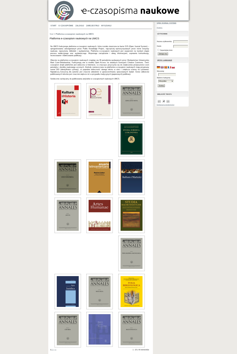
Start (53, 26)
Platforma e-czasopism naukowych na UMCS (75, 34)
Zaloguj (79, 26)
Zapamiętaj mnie (166, 50)
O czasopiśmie (65, 26)
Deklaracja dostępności (165, 105)
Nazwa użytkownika (164, 41)
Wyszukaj (106, 26)
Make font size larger (168, 101)
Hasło (159, 46)
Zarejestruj (92, 26)
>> (55, 350)
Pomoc (160, 28)
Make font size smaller (159, 101)
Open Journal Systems (166, 23)
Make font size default (163, 101)
